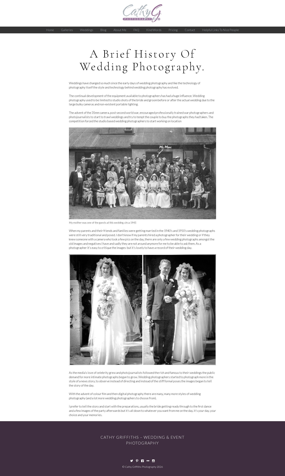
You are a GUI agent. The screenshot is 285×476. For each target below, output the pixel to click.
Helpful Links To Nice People (220, 30)
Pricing (173, 30)
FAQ (136, 30)
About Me (119, 30)
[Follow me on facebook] (142, 459)
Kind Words (153, 30)
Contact (190, 30)
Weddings (86, 30)
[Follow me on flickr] (147, 459)
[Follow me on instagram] (153, 459)
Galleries (67, 30)
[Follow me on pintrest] (137, 459)
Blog (103, 30)
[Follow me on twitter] (131, 459)
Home (50, 30)
